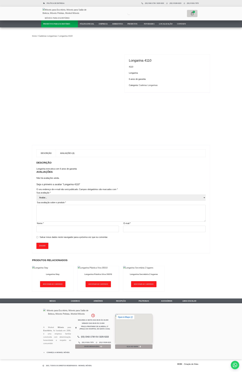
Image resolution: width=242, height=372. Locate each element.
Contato (181, 24)
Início (34, 36)
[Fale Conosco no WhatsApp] (235, 365)
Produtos (132, 24)
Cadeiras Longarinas (48, 36)
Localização (166, 24)
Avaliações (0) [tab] (67, 153)
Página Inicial (87, 24)
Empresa (103, 24)
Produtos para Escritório (56, 24)
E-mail (127, 223)
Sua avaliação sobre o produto (51, 202)
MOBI (179, 364)
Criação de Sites (191, 364)
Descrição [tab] (46, 153)
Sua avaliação (43, 192)
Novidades (149, 24)
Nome (40, 223)
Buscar (123, 13)
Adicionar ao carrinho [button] (53, 284)
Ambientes (117, 24)
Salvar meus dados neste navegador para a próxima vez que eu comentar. (74, 237)
